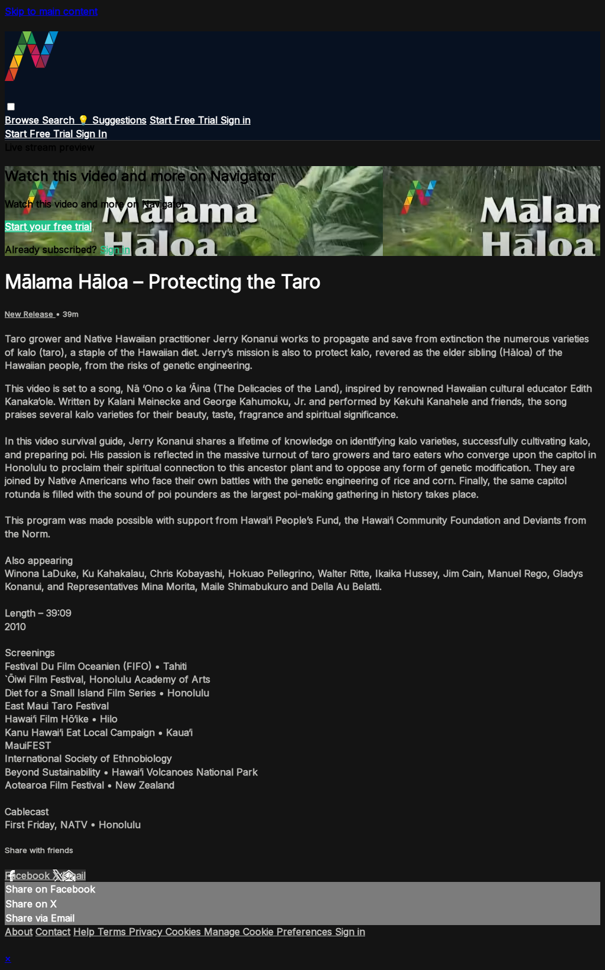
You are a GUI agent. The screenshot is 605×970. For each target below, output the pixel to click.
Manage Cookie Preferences (269, 931)
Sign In (91, 134)
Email (74, 875)
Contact (52, 931)
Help (85, 931)
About (18, 931)
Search (59, 120)
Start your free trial (48, 226)
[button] (11, 107)
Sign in (235, 120)
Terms (113, 931)
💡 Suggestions (112, 120)
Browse (23, 120)
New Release (30, 314)
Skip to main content (51, 11)
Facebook (29, 875)
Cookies (184, 931)
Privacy (147, 931)
